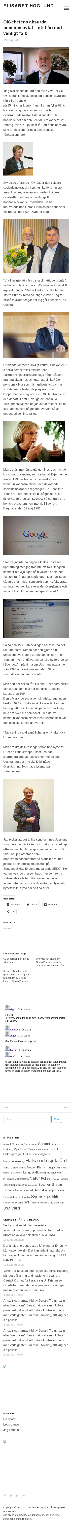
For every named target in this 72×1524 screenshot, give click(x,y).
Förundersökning (14, 1161)
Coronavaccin (57, 1144)
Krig (64, 1168)
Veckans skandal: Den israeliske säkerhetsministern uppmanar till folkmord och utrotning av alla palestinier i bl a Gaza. (34, 1230)
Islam (15, 1167)
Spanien (44, 1184)
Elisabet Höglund (28, 5)
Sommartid (32, 1185)
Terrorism (35, 1202)
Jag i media (11, 1430)
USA (6, 1208)
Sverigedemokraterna (13, 1203)
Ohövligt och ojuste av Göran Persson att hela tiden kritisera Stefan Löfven (50, 962)
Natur (34, 1178)
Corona (44, 1144)
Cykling (8, 1149)
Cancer (19, 1144)
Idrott (7, 1167)
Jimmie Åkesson (27, 1167)
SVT (26, 1202)
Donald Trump (27, 1149)
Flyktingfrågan (12, 1154)
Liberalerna (8, 1173)
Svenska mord (24, 1190)
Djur (16, 1149)
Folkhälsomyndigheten (37, 1154)
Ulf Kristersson (56, 1202)
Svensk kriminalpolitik (16, 1197)
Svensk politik (44, 1196)
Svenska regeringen (49, 1190)
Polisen (46, 1178)
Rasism (56, 1179)
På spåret (9, 1419)
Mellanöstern (54, 1172)
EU (56, 1149)
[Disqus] (36, 1045)
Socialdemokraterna (15, 1184)
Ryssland (64, 1179)
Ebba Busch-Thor (44, 1149)
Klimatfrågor (46, 1167)
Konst (59, 1168)
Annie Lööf (9, 1144)
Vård (15, 1208)
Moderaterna (21, 1178)
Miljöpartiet (8, 1179)
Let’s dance (11, 1424)
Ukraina (43, 1203)
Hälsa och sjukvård (46, 1160)
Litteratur (18, 1173)
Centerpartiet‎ (30, 1144)
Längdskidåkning (34, 1172)
